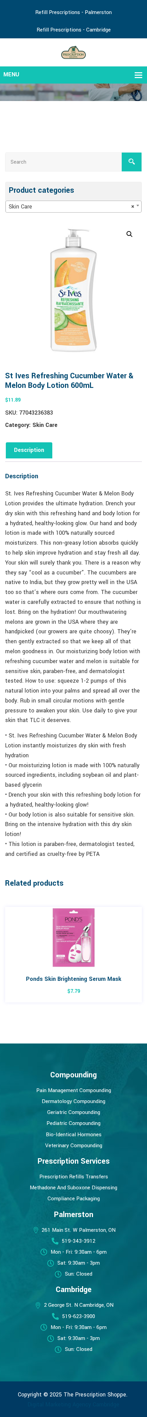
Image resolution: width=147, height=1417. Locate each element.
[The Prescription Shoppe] (74, 52)
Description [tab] (29, 450)
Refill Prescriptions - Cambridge (74, 30)
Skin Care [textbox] (71, 207)
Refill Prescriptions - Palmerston (73, 12)
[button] (129, 234)
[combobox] (73, 207)
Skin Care (44, 425)
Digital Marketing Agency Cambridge (73, 1404)
